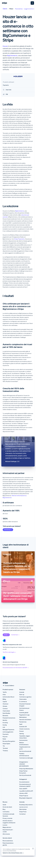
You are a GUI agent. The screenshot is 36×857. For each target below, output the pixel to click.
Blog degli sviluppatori (25, 798)
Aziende (21, 692)
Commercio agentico (25, 697)
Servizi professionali (25, 751)
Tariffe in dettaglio (9, 652)
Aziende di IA (23, 726)
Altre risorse (6, 834)
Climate (5, 706)
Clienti (5, 9)
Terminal (5, 748)
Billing (4, 699)
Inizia (5, 635)
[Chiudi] (33, 849)
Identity (5, 720)
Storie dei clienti (7, 807)
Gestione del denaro (25, 719)
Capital (5, 701)
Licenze (5, 825)
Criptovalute (6, 711)
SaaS (20, 724)
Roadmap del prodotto (26, 804)
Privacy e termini (7, 818)
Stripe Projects (23, 795)
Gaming (21, 733)
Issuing (5, 725)
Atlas (4, 694)
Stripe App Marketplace (26, 768)
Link (4, 727)
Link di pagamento (8, 732)
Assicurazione (23, 740)
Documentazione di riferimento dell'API (15, 667)
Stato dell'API (23, 788)
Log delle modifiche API (26, 791)
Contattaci (7, 529)
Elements (5, 715)
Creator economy (24, 729)
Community (6, 811)
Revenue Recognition (9, 741)
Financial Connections (9, 718)
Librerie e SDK (23, 793)
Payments (6, 734)
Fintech (21, 731)
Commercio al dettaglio (26, 758)
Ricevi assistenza (8, 840)
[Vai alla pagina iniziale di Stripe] (5, 683)
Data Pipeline (6, 713)
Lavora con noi (23, 807)
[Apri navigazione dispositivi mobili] (32, 3)
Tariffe (5, 692)
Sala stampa (22, 809)
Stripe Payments (19, 239)
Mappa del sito (7, 827)
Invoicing (5, 722)
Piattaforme (22, 722)
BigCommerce (12, 55)
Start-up (21, 694)
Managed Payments (8, 729)
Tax (4, 746)
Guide (4, 804)
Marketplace (23, 717)
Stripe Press (22, 811)
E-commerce (23, 701)
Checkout (5, 704)
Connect (5, 708)
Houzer (5, 46)
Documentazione (24, 782)
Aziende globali (23, 712)
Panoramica (19, 9)
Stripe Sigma (6, 743)
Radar (4, 739)
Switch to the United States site (12, 853)
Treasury (5, 750)
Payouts (5, 736)
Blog (4, 809)
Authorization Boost (8, 697)
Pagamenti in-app (24, 715)
